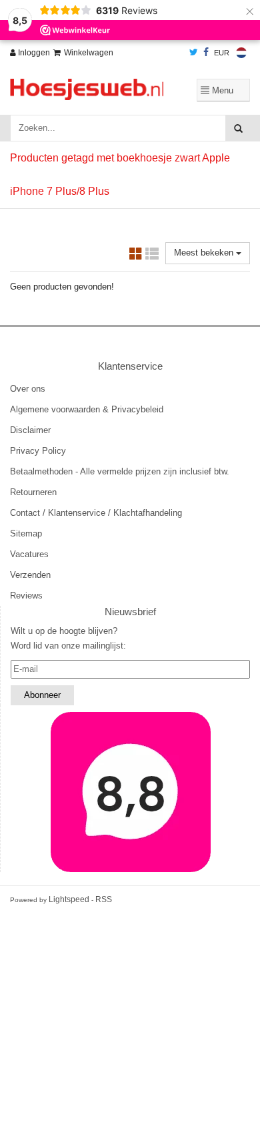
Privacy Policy (38, 451)
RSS (103, 899)
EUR (221, 53)
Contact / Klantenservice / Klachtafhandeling (96, 513)
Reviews (26, 596)
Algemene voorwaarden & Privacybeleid (86, 409)
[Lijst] (152, 256)
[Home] (86, 89)
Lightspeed (69, 899)
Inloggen (33, 52)
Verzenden (30, 575)
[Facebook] (206, 53)
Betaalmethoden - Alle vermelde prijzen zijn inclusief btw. (119, 471)
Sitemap (26, 533)
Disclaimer (30, 430)
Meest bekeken (205, 253)
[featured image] (130, 792)
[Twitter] (193, 53)
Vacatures (29, 554)
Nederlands (241, 52)
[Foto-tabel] (136, 256)
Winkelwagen (88, 52)
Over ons (27, 389)
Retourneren (33, 492)
